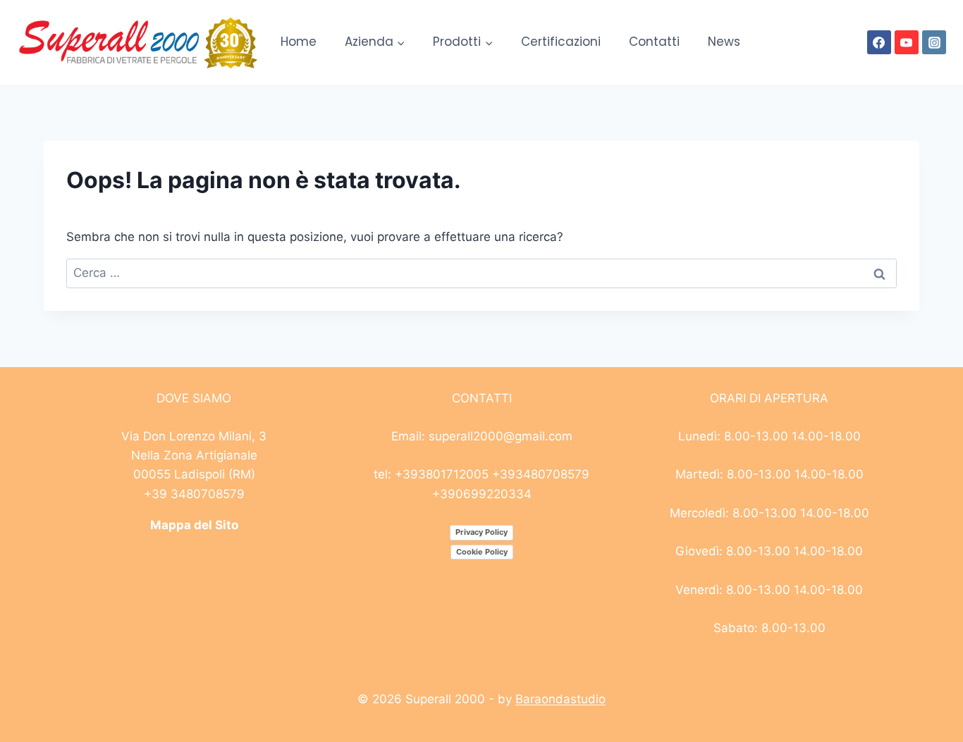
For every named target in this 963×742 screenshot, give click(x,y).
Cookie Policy (482, 552)
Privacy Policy (481, 532)
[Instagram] (934, 42)
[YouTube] (907, 42)
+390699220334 (482, 494)
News (724, 41)
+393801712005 (442, 474)
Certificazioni (561, 41)
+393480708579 (540, 474)
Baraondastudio (560, 699)
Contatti (654, 41)
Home (299, 41)
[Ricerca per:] (481, 273)
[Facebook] (879, 42)
